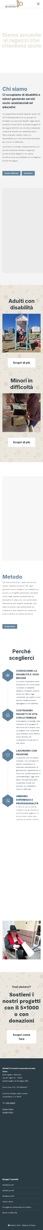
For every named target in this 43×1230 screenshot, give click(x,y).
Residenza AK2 (8, 1190)
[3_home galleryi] (21, 861)
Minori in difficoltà (9, 1213)
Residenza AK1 (8, 1185)
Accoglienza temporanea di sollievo (16, 1207)
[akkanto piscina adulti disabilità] (21, 900)
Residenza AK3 (8, 1196)
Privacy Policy (7, 1109)
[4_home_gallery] (21, 940)
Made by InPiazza (28, 1225)
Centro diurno (7, 1202)
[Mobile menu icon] (38, 3)
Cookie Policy (7, 1112)
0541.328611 (10, 1103)
